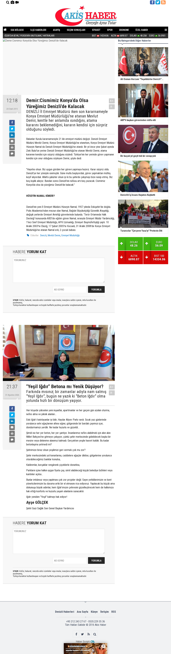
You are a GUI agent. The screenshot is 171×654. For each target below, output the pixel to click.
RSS (113, 611)
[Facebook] (12, 122)
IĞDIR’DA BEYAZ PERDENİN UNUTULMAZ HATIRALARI (30, 35)
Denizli (43, 235)
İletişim (104, 611)
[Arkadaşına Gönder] (12, 141)
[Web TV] (17, 2)
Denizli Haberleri (64, 611)
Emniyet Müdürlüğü (70, 235)
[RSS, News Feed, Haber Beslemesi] (163, 2)
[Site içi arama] (7, 2)
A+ (112, 100)
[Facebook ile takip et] (152, 2)
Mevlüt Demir (54, 235)
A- (111, 106)
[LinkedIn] (12, 135)
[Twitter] (12, 129)
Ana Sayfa (82, 611)
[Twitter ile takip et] (157, 2)
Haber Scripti (83, 641)
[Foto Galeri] (12, 2)
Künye (94, 611)
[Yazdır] (12, 147)
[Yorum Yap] (12, 153)
